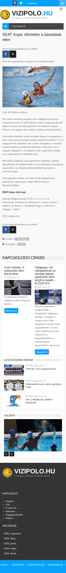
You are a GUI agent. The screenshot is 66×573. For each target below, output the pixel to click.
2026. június (10, 543)
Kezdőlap (18, 565)
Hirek (22, 244)
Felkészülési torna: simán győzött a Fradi (44, 385)
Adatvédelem (36, 565)
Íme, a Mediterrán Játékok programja (39, 401)
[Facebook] (5, 54)
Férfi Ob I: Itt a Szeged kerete (41, 369)
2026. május (10, 548)
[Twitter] (12, 54)
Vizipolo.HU (34, 471)
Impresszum (55, 565)
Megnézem (11, 310)
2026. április (10, 553)
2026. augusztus (12, 533)
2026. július (10, 538)
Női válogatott (22, 239)
